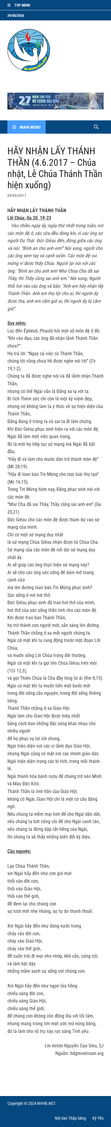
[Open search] (96, 127)
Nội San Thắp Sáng (70, 1118)
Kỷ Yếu (98, 1118)
